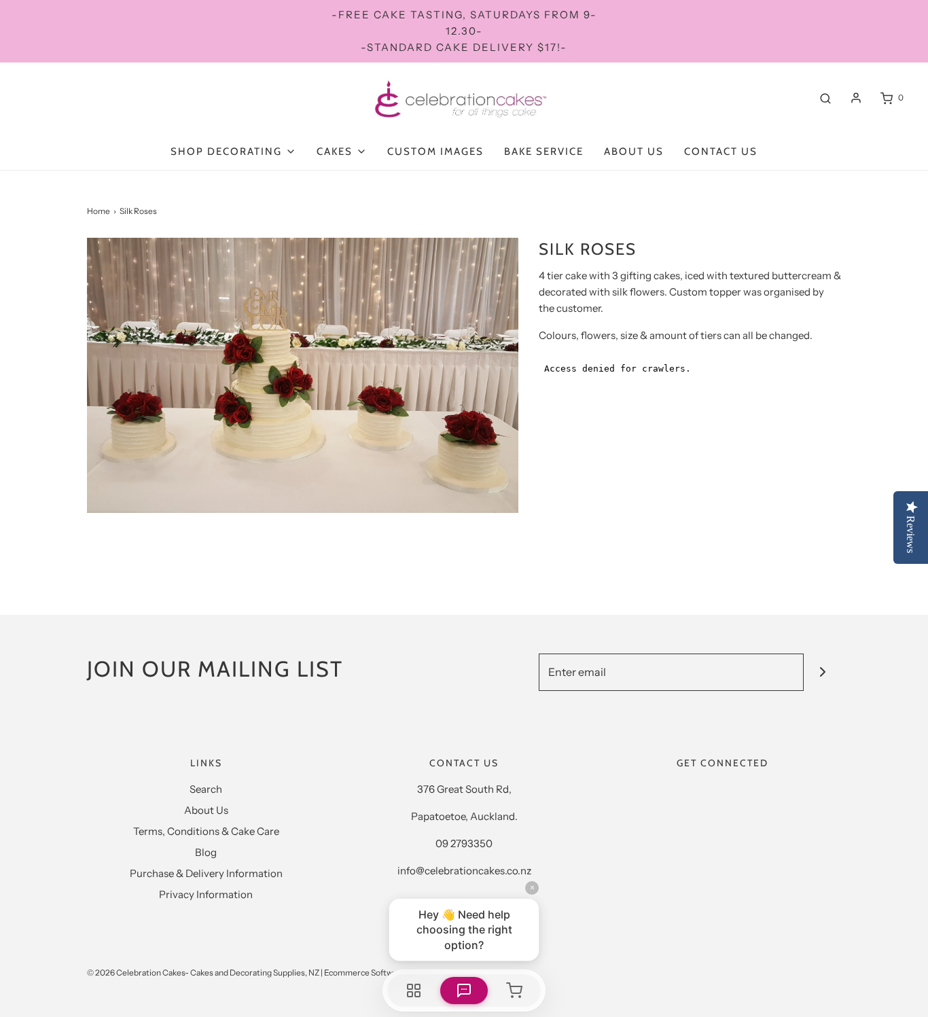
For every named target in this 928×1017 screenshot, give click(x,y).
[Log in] (856, 98)
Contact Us (720, 151)
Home (98, 211)
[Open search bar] (825, 97)
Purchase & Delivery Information (206, 873)
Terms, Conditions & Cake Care (206, 831)
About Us (634, 151)
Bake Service (544, 151)
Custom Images (435, 151)
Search (206, 789)
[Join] (822, 672)
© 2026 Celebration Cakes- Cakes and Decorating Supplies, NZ (203, 972)
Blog (206, 852)
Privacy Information (206, 894)
